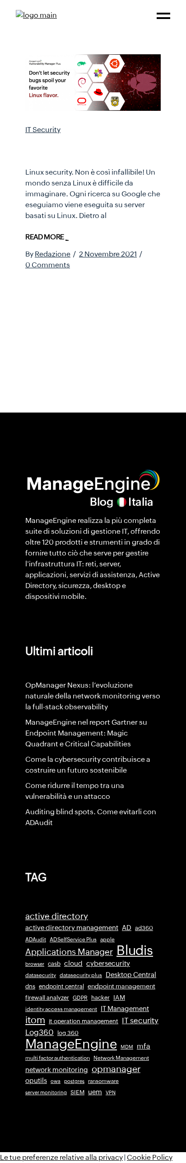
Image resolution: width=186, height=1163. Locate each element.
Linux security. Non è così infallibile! (90, 148)
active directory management (71, 927)
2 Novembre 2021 (108, 254)
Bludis (134, 950)
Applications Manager (69, 952)
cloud (73, 963)
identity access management (61, 1009)
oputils (36, 1080)
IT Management (125, 1008)
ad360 (144, 928)
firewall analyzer (47, 997)
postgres (74, 1081)
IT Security (42, 129)
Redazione (52, 254)
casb (54, 963)
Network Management (121, 1058)
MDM (127, 1046)
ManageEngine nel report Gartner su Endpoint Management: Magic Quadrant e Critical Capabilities (86, 733)
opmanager (116, 1069)
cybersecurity (108, 963)
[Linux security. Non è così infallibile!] (93, 82)
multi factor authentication (57, 1058)
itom (35, 1020)
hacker (100, 997)
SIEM (77, 1092)
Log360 (39, 1032)
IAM (119, 997)
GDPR (80, 998)
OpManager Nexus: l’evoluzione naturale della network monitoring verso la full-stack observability (92, 696)
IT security (140, 1020)
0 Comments (47, 265)
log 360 (68, 1033)
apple (107, 939)
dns (30, 986)
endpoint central (61, 986)
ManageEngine (71, 1044)
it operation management (83, 1021)
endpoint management (121, 986)
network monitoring (56, 1069)
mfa (143, 1046)
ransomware (103, 1081)
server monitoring (46, 1092)
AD (126, 927)
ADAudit (35, 939)
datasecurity (40, 975)
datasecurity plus (81, 975)
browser (34, 964)
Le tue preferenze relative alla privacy (61, 1157)
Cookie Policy (149, 1157)
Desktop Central (131, 974)
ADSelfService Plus (73, 939)
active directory (56, 916)
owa (55, 1081)
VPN (111, 1092)
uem (95, 1092)
